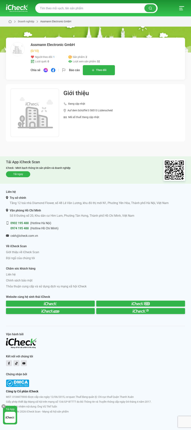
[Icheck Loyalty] (140, 311)
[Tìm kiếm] (150, 8)
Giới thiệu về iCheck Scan (22, 252)
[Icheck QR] (140, 304)
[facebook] (9, 363)
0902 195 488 (19, 223)
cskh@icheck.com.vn (24, 236)
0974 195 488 (19, 228)
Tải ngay (18, 174)
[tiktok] (16, 363)
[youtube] (24, 363)
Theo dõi (101, 70)
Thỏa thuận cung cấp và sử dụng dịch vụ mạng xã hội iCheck (46, 286)
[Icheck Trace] (50, 311)
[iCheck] (50, 304)
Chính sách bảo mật (19, 280)
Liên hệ (10, 274)
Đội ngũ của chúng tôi (20, 258)
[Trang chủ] (17, 8)
